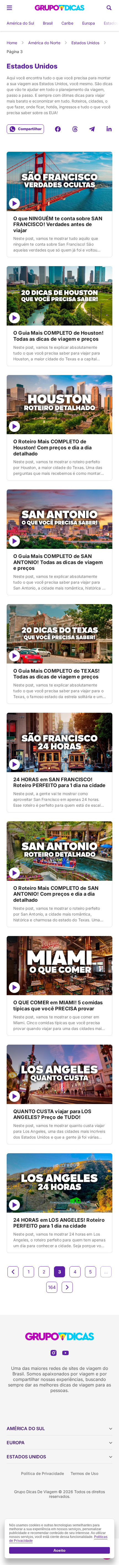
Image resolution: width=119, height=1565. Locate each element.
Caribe (67, 23)
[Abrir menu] (9, 8)
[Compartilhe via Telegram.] (92, 129)
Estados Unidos (85, 42)
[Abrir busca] (109, 7)
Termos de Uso (84, 1473)
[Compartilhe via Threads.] (75, 129)
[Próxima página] (67, 1287)
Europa (88, 23)
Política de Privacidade (42, 1473)
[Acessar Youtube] (65, 1353)
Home (12, 42)
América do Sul (20, 23)
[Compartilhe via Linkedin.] (109, 129)
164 (52, 1287)
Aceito (59, 1550)
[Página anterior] (13, 1271)
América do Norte (44, 42)
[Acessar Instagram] (53, 1353)
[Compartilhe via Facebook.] (58, 129)
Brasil (48, 23)
